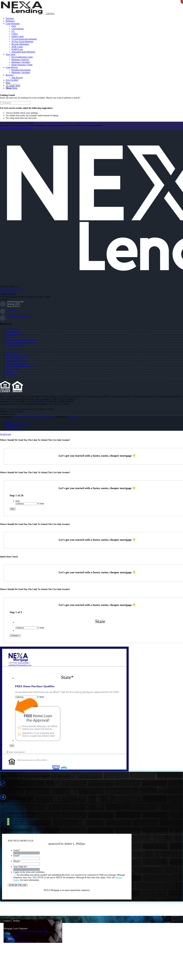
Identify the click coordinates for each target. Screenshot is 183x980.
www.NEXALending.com (12, 289)
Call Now (50, 13)
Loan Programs (13, 329)
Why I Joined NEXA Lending (19, 366)
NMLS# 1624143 (14, 358)
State (17, 501)
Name (16, 850)
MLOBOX (73, 417)
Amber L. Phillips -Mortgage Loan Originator (33, 417)
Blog (8, 337)
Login (8, 372)
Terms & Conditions (15, 345)
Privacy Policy (12, 353)
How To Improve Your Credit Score (22, 343)
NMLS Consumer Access (17, 355)
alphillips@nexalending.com (18, 316)
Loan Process (12, 332)
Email (16, 855)
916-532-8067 (12, 310)
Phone (16, 861)
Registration (11, 374)
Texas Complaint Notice (17, 363)
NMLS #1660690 (8, 291)
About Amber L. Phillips (17, 361)
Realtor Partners (13, 369)
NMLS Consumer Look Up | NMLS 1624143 (32, 760)
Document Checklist (15, 334)
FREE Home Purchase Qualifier (20, 340)
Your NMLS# (20, 866)
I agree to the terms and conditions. (29, 872)
